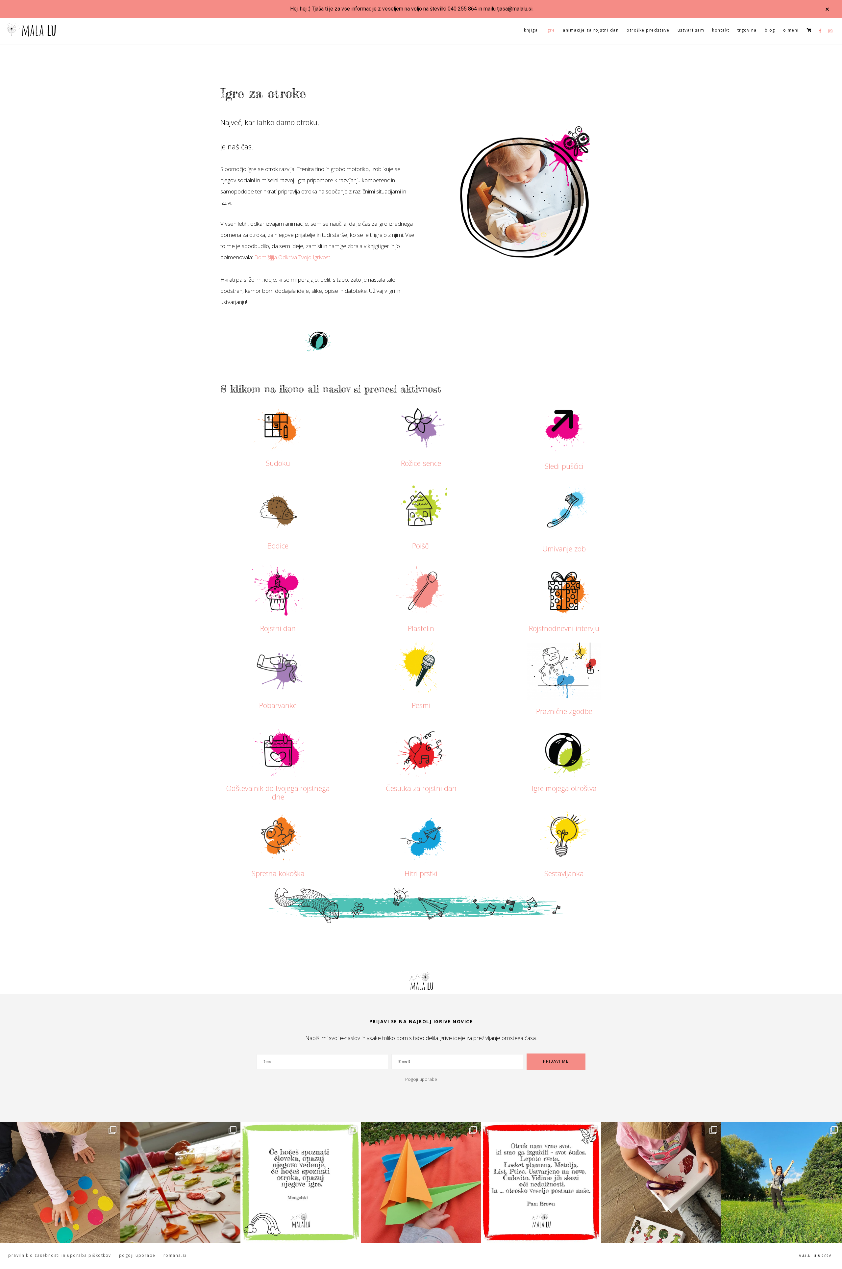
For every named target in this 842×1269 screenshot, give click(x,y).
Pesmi (421, 705)
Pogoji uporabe (421, 1079)
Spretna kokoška (278, 873)
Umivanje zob (564, 548)
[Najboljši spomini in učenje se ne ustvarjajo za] (781, 1182)
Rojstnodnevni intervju (564, 628)
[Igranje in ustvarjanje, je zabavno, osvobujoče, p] (180, 1182)
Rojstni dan (278, 628)
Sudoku (278, 463)
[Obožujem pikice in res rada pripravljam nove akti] (60, 1182)
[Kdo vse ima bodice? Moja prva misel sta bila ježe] (661, 1182)
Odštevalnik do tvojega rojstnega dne (278, 792)
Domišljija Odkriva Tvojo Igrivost (292, 257)
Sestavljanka (564, 873)
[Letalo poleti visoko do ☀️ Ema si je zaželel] (421, 1182)
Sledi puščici (564, 466)
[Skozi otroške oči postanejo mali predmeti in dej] (541, 1182)
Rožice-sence (421, 463)
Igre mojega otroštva (564, 788)
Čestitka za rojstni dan (421, 788)
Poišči (421, 545)
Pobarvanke (278, 705)
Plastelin (421, 628)
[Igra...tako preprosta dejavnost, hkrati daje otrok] (300, 1182)
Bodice (277, 545)
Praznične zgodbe (564, 711)
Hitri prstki (421, 873)
